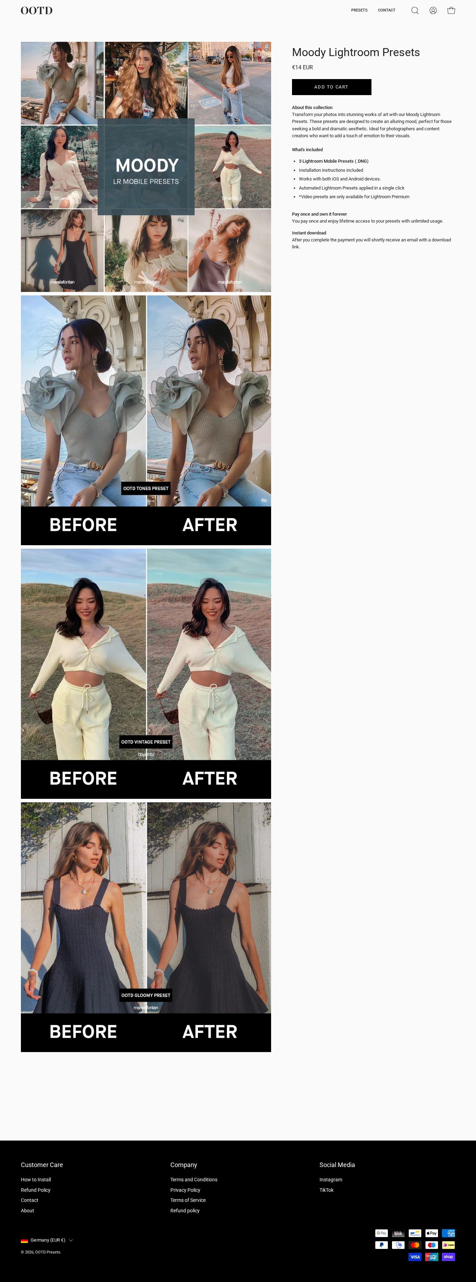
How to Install (36, 1180)
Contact (29, 1201)
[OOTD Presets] (36, 10)
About (27, 1211)
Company (183, 1164)
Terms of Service (188, 1201)
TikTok (326, 1190)
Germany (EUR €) (48, 1240)
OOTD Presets (47, 1252)
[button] (415, 10)
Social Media (337, 1164)
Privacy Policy (185, 1190)
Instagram (331, 1180)
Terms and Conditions (193, 1180)
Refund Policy (36, 1190)
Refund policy (185, 1211)
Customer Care (42, 1164)
